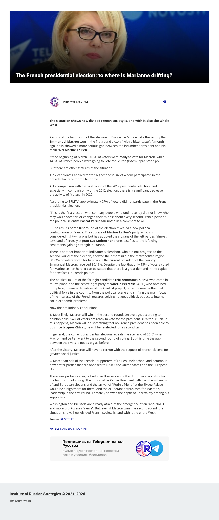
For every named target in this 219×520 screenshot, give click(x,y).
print (165, 101)
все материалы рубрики (68, 429)
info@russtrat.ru (20, 501)
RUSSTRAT (67, 419)
